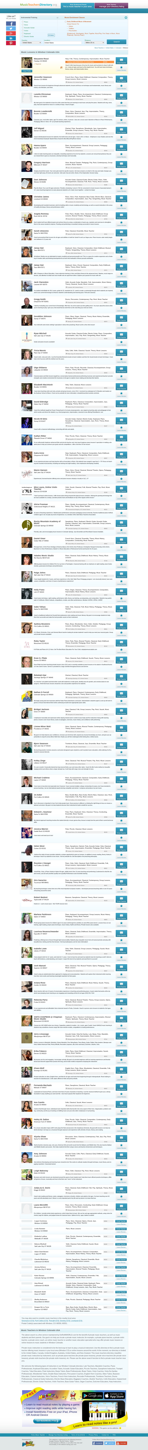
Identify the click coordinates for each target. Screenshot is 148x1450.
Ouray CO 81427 (40, 421)
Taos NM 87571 (39, 250)
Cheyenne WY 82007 (41, 455)
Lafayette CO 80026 (41, 370)
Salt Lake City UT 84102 (42, 746)
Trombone (68, 743)
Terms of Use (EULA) (78, 1435)
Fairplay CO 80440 (40, 61)
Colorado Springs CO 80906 (44, 1278)
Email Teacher (121, 1221)
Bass (67, 795)
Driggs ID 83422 (39, 1190)
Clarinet (68, 128)
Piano (77, 77)
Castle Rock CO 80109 (42, 831)
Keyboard (68, 94)
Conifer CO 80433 (40, 985)
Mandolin (84, 282)
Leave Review (121, 1224)
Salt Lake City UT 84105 (42, 1246)
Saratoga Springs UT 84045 (43, 677)
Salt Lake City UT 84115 (42, 575)
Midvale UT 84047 (40, 1087)
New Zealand (85, 1353)
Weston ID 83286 (40, 182)
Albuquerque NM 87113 (42, 1207)
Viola (67, 350)
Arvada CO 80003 (40, 1105)
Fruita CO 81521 (39, 1002)
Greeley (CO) (65, 1321)
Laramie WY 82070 (40, 284)
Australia (61, 1353)
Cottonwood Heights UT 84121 (44, 506)
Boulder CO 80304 (40, 113)
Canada (40, 1353)
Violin (105, 180)
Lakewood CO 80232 (41, 1261)
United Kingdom (51, 1353)
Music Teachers (99, 48)
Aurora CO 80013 (40, 660)
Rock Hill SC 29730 (40, 216)
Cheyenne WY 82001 (41, 301)
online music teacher (55, 1340)
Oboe (72, 316)
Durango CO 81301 (40, 1070)
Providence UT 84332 (41, 729)
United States (110, 48)
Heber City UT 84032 (41, 404)
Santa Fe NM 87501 (41, 233)
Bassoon (68, 897)
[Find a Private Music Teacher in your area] (77, 6)
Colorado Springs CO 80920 (43, 694)
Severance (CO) (28, 1321)
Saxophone (80, 128)
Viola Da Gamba (82, 1034)
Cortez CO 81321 (40, 848)
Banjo (94, 1034)
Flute (73, 128)
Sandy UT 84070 (40, 318)
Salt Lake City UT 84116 (42, 1269)
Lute (90, 1034)
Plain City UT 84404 (41, 353)
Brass (72, 624)
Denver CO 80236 (40, 131)
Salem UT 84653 (40, 917)
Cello (71, 350)
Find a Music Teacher (38, 1435)
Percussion (74, 299)
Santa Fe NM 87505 (41, 609)
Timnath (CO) (54, 1321)
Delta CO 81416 (39, 1173)
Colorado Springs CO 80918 (43, 525)
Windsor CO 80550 (40, 79)
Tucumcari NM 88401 (41, 882)
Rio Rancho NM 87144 (42, 558)
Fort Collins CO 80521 (41, 626)
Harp (67, 59)
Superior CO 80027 (40, 968)
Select (52, 35)
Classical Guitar (81, 180)
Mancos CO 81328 (40, 491)
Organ (75, 94)
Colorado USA (52, 52)
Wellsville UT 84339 (41, 1238)
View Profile (27, 71)
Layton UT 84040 (40, 780)
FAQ (114, 1435)
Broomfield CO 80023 (41, 1302)
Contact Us (105, 1435)
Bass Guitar (90, 197)
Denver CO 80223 (40, 1053)
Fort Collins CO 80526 (41, 797)
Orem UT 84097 (40, 1294)
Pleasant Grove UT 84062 (43, 438)
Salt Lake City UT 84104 (42, 472)
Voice (72, 111)
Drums (67, 299)
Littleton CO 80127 (40, 763)
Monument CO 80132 (41, 643)
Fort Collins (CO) (41, 1321)
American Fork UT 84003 (42, 1122)
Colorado (118, 48)
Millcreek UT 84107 (40, 165)
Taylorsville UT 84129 (41, 899)
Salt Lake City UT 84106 (42, 336)
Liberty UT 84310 (40, 951)
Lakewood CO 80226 (41, 1285)
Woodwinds (88, 128)
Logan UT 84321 (40, 1254)
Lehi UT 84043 (39, 592)
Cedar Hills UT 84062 (41, 541)
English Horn (69, 1068)
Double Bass (74, 795)
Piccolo (76, 367)
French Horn (69, 77)
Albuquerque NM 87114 (42, 1036)
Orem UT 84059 (39, 712)
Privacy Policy (93, 1435)
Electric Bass (99, 197)
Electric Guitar (93, 180)
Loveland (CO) (76, 1321)
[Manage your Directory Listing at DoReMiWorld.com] (111, 6)
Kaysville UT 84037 (40, 934)
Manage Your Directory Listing (58, 1435)
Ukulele (77, 214)
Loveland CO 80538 (41, 199)
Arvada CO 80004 (40, 1156)
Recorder (83, 367)
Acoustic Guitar (70, 180)
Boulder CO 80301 (40, 387)
